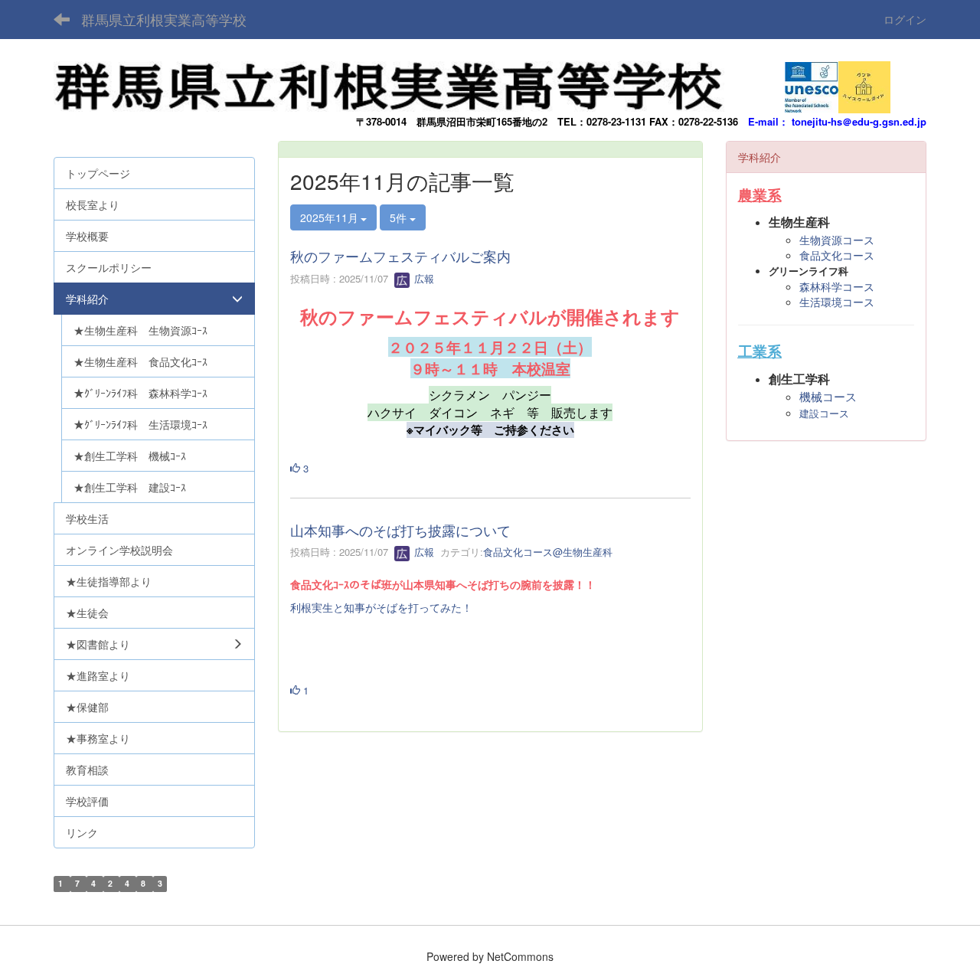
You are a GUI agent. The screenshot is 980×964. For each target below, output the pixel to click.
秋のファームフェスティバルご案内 (400, 256)
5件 (400, 217)
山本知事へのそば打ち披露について (400, 530)
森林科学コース (836, 286)
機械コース (828, 397)
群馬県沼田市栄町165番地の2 (481, 121)
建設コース (824, 414)
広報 (422, 278)
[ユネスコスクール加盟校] (811, 82)
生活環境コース (836, 301)
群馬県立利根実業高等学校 (164, 19)
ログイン (905, 19)
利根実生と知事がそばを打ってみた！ (381, 607)
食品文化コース (836, 255)
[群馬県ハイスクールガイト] (864, 82)
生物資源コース (836, 239)
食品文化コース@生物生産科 (547, 551)
